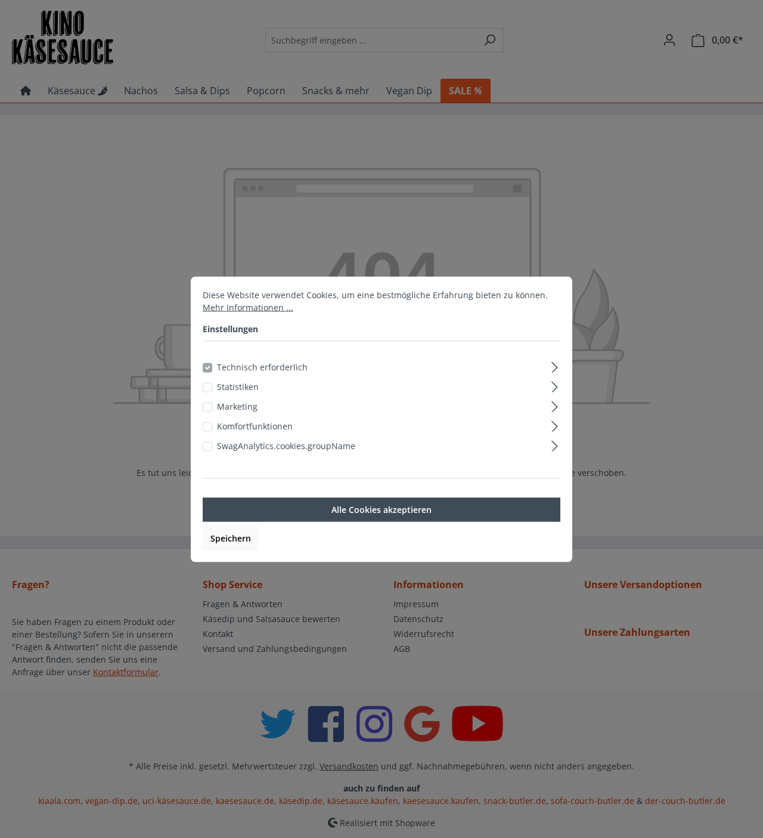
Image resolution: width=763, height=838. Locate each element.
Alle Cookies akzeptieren (381, 509)
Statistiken (238, 386)
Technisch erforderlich (262, 366)
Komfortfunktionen (255, 425)
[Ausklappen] (554, 365)
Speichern (230, 537)
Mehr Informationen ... (248, 307)
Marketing (237, 406)
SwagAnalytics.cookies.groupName (286, 445)
